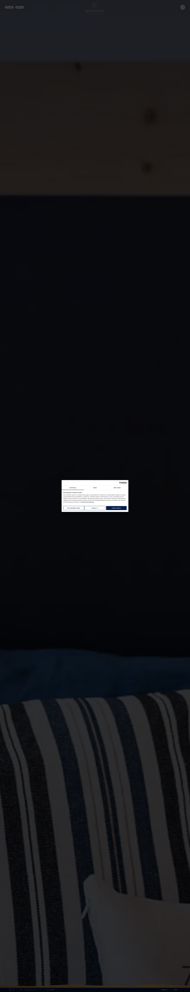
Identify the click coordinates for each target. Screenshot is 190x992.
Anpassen (94, 508)
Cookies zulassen (116, 508)
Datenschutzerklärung (88, 502)
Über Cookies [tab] (117, 487)
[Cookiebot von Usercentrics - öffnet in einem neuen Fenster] (120, 483)
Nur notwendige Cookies (73, 508)
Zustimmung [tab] (72, 487)
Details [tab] (95, 487)
